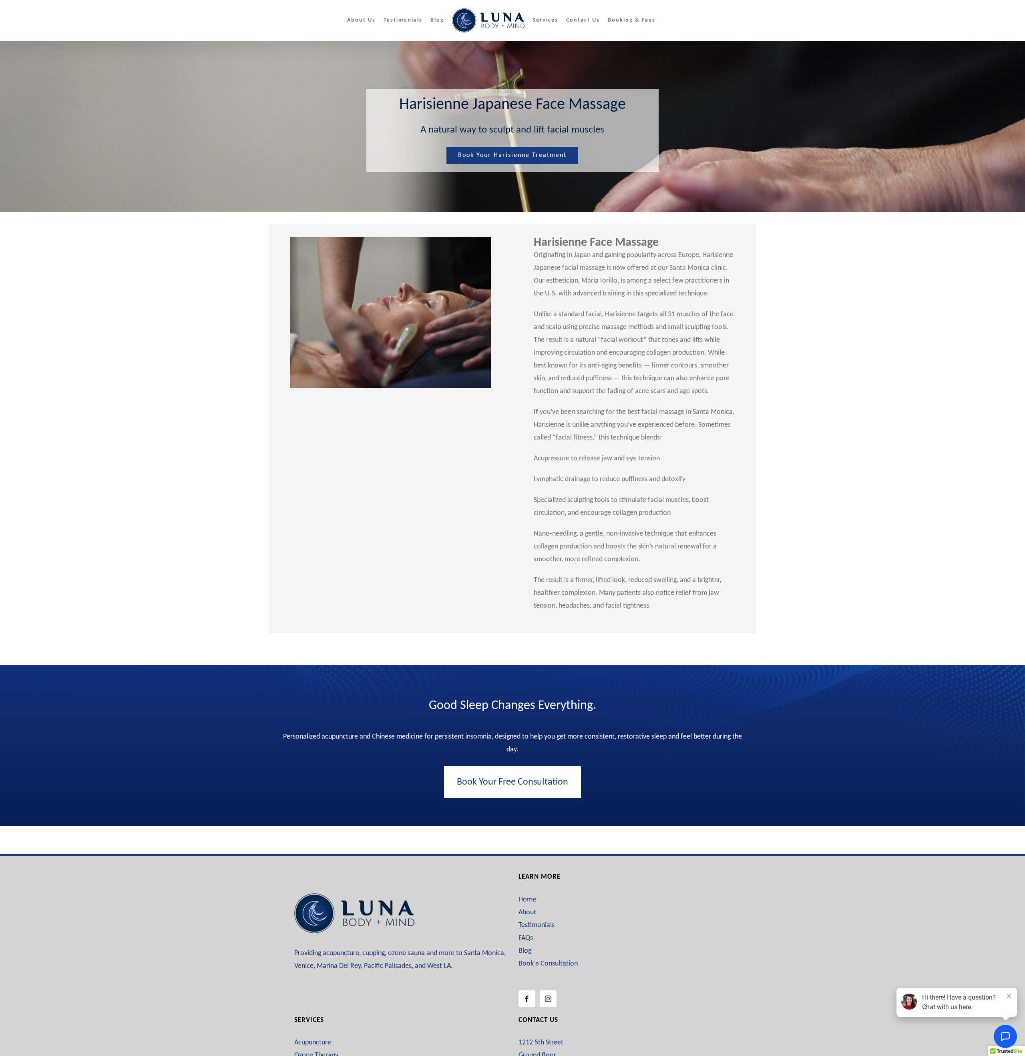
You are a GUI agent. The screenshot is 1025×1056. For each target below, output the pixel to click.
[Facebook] (527, 998)
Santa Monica (484, 953)
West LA (439, 966)
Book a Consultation (548, 964)
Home (527, 899)
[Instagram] (548, 998)
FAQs (526, 938)
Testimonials (537, 925)
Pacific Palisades (388, 966)
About (527, 912)
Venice (304, 966)
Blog (525, 951)
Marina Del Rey (339, 966)
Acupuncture (312, 1042)
